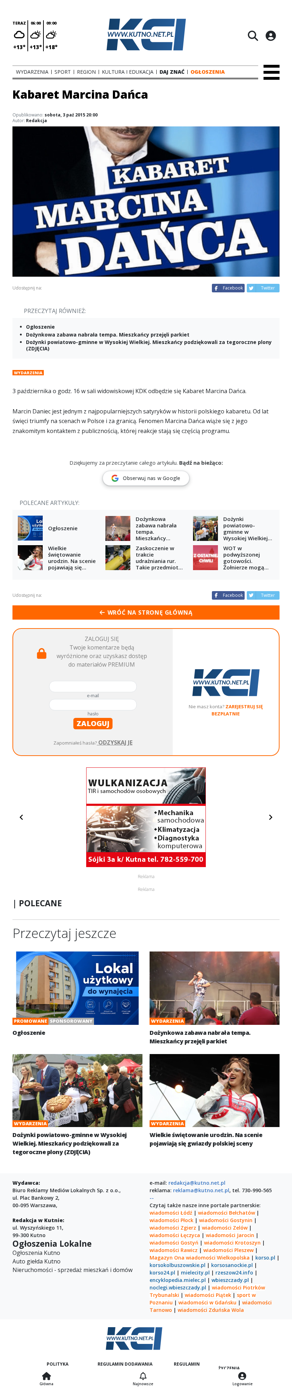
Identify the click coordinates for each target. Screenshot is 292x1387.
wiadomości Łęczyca (175, 1235)
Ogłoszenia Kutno (36, 1253)
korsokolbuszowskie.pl (177, 1265)
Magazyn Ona (167, 1257)
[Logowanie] (242, 1376)
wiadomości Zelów (224, 1227)
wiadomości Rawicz (174, 1250)
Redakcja (36, 121)
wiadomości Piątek (208, 1295)
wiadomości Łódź (171, 1212)
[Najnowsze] (143, 1376)
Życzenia (229, 1368)
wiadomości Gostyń (174, 1242)
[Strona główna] (46, 1376)
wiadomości (200, 1257)
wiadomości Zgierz (173, 1227)
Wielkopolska (233, 1257)
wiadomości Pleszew (228, 1250)
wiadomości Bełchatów (226, 1212)
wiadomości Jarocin (230, 1235)
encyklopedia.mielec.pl (178, 1280)
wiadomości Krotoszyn (232, 1242)
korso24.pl (162, 1272)
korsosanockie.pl (232, 1265)
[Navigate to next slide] (270, 817)
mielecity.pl (195, 1272)
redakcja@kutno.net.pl (196, 1182)
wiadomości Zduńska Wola (211, 1310)
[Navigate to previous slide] (21, 817)
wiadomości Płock (171, 1220)
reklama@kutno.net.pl (201, 1190)
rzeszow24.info (234, 1272)
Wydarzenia (28, 372)
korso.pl (265, 1257)
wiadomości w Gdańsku (207, 1302)
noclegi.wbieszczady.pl (178, 1287)
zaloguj (93, 723)
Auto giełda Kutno (36, 1261)
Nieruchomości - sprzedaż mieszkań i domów (72, 1270)
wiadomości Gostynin (225, 1220)
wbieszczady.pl (230, 1280)
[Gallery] (146, 817)
